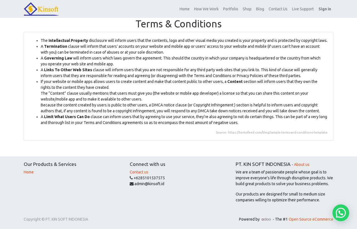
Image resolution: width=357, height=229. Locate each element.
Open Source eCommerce (311, 219)
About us (302, 164)
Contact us (139, 172)
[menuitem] (184, 9)
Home (29, 172)
